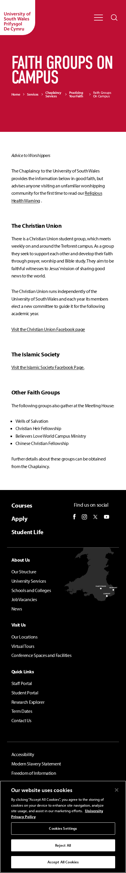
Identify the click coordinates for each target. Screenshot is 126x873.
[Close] (116, 790)
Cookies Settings (63, 828)
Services (32, 94)
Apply (19, 518)
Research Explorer (28, 702)
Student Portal (24, 693)
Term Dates (21, 711)
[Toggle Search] (114, 17)
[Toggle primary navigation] (98, 17)
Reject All (63, 845)
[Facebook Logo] (74, 517)
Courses (21, 505)
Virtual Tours (22, 646)
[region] (63, 827)
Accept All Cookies (63, 862)
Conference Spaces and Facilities (41, 655)
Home (15, 94)
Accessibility (22, 754)
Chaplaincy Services (53, 94)
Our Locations (24, 637)
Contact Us (21, 720)
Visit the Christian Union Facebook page (48, 329)
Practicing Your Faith (76, 94)
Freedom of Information (33, 773)
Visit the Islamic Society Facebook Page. (47, 367)
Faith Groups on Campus (102, 94)
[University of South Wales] (17, 17)
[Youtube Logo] (106, 517)
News (16, 609)
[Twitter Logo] (95, 517)
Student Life (27, 532)
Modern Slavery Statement (36, 764)
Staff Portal (21, 683)
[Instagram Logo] (84, 517)
